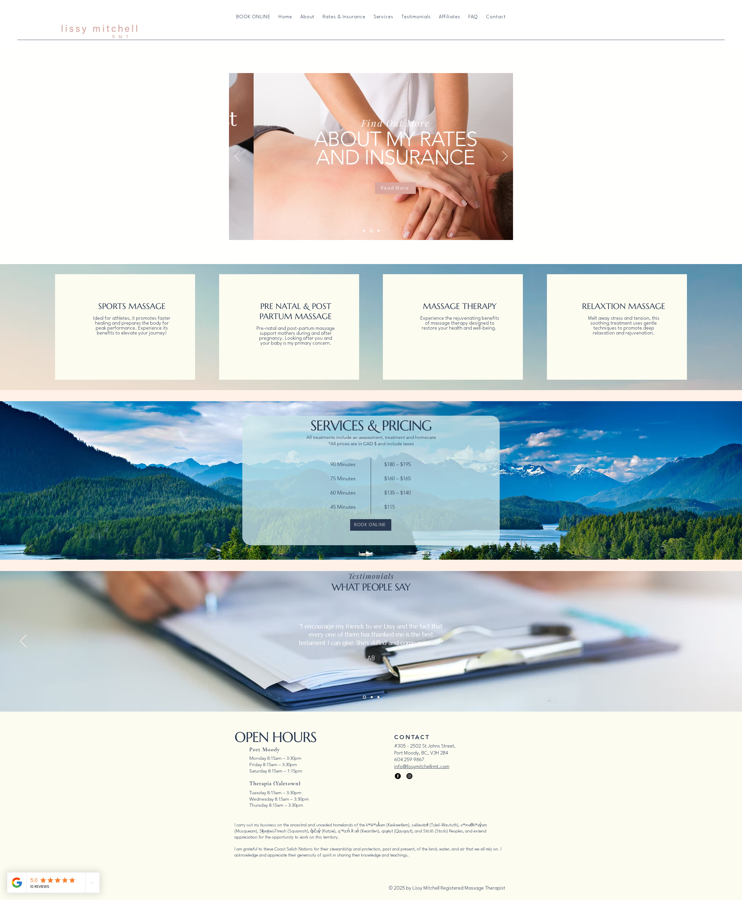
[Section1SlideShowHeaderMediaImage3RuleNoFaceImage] (378, 697)
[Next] (505, 156)
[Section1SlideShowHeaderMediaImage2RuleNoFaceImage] (371, 697)
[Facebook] (397, 776)
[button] (383, 17)
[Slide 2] (371, 230)
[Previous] (237, 156)
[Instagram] (409, 776)
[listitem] (125, 327)
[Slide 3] (378, 231)
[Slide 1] (364, 231)
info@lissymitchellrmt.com (421, 766)
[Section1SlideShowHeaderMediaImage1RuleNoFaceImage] (364, 697)
